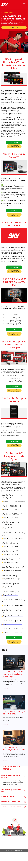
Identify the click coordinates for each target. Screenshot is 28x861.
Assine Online (14, 27)
